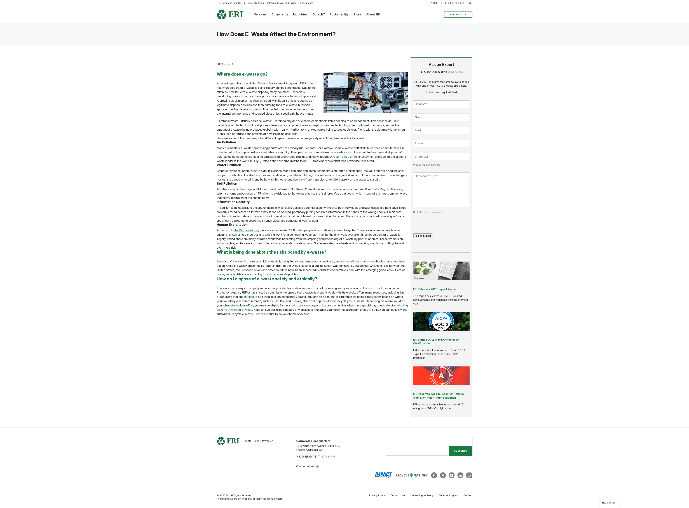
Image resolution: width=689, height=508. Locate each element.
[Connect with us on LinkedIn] (460, 475)
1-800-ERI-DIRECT (441, 2)
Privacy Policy (377, 495)
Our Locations (305, 466)
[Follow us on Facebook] (434, 475)
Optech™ (318, 14)
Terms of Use (397, 495)
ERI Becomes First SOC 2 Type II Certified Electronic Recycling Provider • (265, 2)
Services (260, 14)
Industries (300, 14)
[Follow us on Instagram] (469, 475)
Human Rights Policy (422, 495)
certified (249, 297)
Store (357, 14)
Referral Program (448, 495)
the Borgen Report (246, 230)
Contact (467, 495)
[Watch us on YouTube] (451, 475)
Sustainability (339, 14)
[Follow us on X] (443, 475)
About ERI (373, 14)
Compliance (279, 14)
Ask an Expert (423, 235)
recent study (341, 156)
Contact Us (458, 14)
